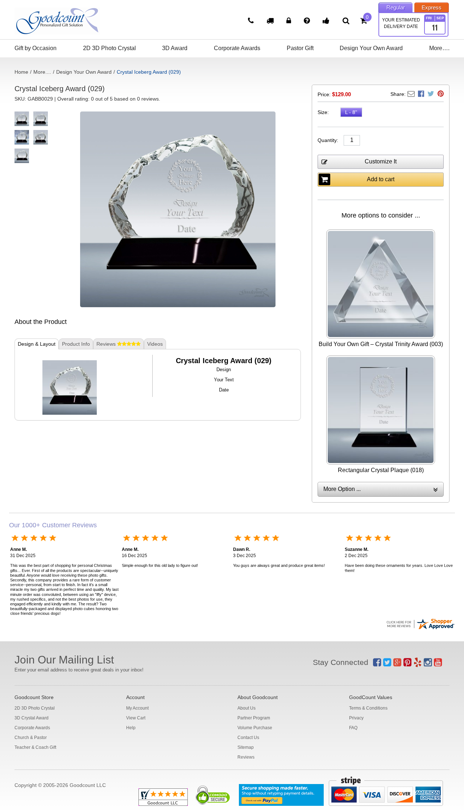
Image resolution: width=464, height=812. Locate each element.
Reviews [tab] (106, 344)
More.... (42, 72)
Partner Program (253, 717)
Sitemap (245, 747)
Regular (395, 7)
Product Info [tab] (76, 344)
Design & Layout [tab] (36, 344)
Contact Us (248, 737)
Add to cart (380, 179)
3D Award (174, 48)
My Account (137, 708)
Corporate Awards (237, 48)
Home (21, 72)
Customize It (381, 161)
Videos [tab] (155, 344)
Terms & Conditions (368, 708)
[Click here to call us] (252, 21)
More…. (439, 48)
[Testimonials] (327, 21)
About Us (246, 708)
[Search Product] (346, 20)
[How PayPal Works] (281, 795)
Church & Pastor (30, 737)
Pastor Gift (300, 48)
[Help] (308, 21)
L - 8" (351, 112)
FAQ (353, 727)
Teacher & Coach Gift (35, 747)
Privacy (356, 717)
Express (432, 7)
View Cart (135, 717)
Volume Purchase (254, 727)
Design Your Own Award (371, 48)
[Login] (289, 21)
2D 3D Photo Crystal (109, 48)
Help (131, 727)
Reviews (245, 757)
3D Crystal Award (31, 717)
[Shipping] (271, 21)
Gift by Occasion (35, 48)
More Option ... (342, 489)
